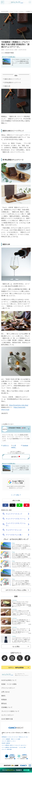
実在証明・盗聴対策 (6, 743)
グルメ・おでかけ (19, 11)
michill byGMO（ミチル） (7, 11)
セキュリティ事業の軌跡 (7, 749)
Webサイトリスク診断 (15, 739)
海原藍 (29, 606)
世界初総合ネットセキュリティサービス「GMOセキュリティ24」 (15, 736)
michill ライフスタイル (26, 549)
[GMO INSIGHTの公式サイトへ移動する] (16, 727)
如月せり (29, 615)
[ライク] (30, 1)
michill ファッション (26, 642)
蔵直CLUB (7, 86)
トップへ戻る (15, 495)
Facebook (25, 445)
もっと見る (16, 646)
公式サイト (6, 445)
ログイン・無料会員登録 (16, 667)
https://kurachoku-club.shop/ (18, 405)
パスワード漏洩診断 (6, 739)
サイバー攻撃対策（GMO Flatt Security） (10, 747)
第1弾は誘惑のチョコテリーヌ (12, 82)
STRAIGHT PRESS (9, 52)
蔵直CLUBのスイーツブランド (12, 79)
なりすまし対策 (22, 747)
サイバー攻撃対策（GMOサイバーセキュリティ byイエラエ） (14, 745)
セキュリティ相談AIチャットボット (9, 741)
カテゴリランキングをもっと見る (16, 590)
